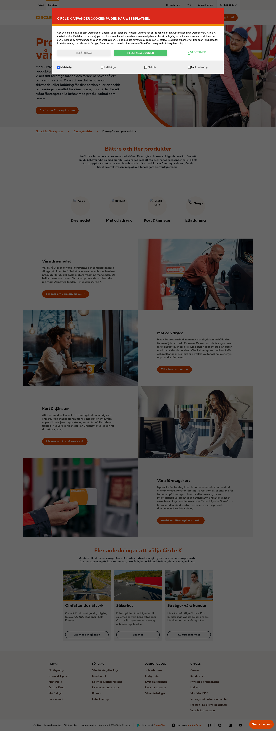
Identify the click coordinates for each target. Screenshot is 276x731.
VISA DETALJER (197, 52)
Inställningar (109, 67)
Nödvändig (66, 67)
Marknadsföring (199, 67)
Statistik (151, 67)
